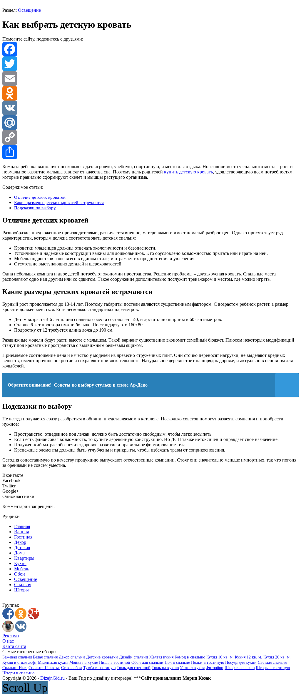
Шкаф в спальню (240, 668)
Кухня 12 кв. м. (248, 657)
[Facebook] (150, 49)
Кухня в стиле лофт (19, 662)
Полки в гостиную (207, 662)
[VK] (150, 108)
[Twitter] (150, 63)
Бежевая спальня (17, 657)
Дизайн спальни (133, 657)
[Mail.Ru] (150, 122)
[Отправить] (150, 152)
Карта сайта (14, 646)
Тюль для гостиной (133, 668)
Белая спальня (45, 657)
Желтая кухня (161, 657)
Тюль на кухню (165, 668)
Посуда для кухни (241, 662)
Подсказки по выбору (35, 207)
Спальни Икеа (14, 668)
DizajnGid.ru (52, 678)
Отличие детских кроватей (40, 197)
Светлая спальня (272, 662)
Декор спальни (72, 657)
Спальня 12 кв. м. (44, 668)
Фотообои (214, 668)
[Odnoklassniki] (150, 93)
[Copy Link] (150, 137)
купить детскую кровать (188, 171)
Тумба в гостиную (99, 668)
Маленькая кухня (53, 662)
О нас (8, 641)
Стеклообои (71, 668)
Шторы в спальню (18, 673)
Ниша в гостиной (114, 662)
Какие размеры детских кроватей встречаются (59, 202)
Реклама (10, 635)
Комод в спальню (190, 657)
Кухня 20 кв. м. (277, 657)
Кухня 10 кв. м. (220, 657)
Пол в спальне (177, 662)
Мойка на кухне (83, 662)
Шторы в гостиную (273, 668)
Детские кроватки (102, 657)
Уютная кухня (192, 668)
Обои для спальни (147, 662)
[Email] (150, 78)
